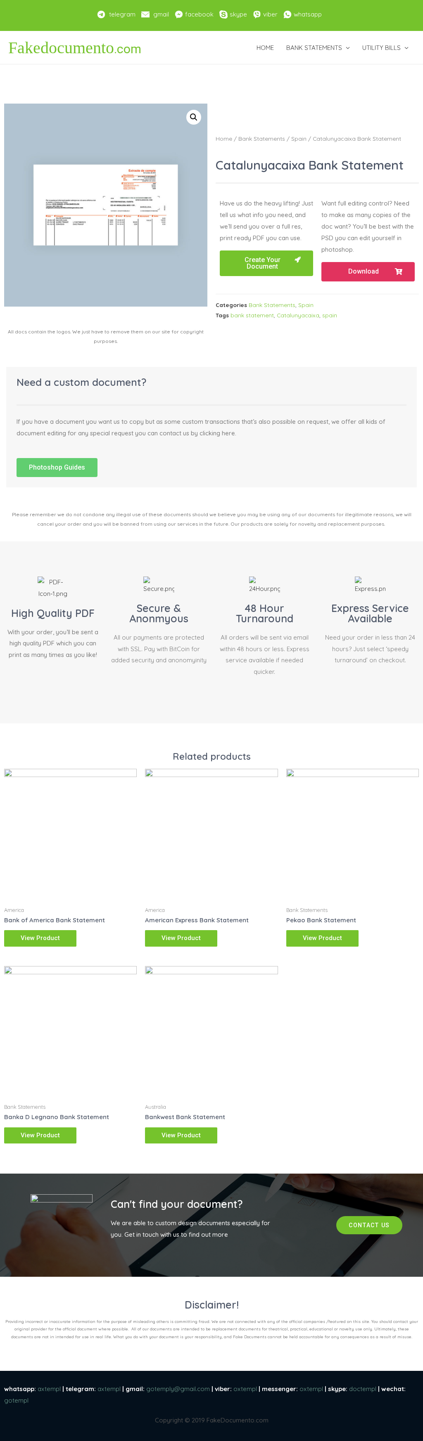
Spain (299, 138)
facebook (199, 14)
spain (329, 315)
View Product (40, 938)
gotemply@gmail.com (178, 1389)
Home (265, 48)
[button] (266, 263)
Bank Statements (314, 48)
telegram (122, 14)
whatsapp (308, 14)
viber (270, 14)
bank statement (252, 315)
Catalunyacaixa (298, 315)
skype (238, 14)
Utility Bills (381, 48)
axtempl (49, 1389)
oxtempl (245, 1389)
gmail (161, 14)
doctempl (362, 1389)
